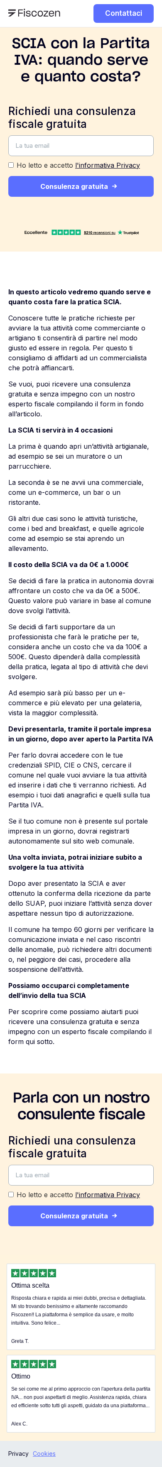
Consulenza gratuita (74, 186)
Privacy (18, 1453)
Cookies (44, 1453)
